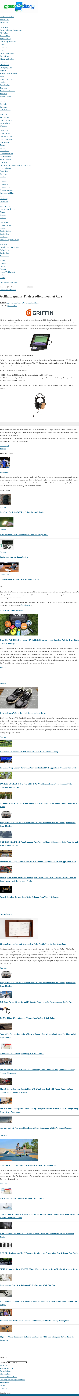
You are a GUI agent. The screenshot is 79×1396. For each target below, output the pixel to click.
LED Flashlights (5, 168)
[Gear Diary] (39, 7)
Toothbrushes (4, 256)
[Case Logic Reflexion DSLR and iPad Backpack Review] (5, 504)
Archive (2, 1385)
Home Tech (4, 27)
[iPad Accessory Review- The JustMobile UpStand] (9, 571)
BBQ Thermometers (6, 136)
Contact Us (3, 1388)
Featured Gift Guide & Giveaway (11, 610)
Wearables (3, 126)
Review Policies (5, 1371)
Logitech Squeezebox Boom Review (14, 557)
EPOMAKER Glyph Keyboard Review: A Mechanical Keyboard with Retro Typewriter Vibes (38, 861)
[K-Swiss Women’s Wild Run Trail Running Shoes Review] (19, 708)
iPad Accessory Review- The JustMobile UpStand (20, 579)
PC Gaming (4, 237)
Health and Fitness (6, 120)
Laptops (2, 196)
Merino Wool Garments (7, 272)
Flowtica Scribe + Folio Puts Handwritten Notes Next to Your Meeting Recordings (33, 943)
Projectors (3, 70)
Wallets (2, 275)
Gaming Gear (4, 234)
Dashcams (3, 107)
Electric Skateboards (6, 154)
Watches (2, 278)
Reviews (3, 507)
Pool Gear (3, 174)
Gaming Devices (5, 231)
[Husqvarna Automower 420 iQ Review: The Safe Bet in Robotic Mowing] (6, 747)
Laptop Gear (4, 201)
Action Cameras (5, 133)
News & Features (5, 574)
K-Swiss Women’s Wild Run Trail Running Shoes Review (23, 712)
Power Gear (4, 171)
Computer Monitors (6, 190)
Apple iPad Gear (11, 303)
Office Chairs (4, 65)
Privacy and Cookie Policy (8, 1377)
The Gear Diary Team (7, 1368)
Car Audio (3, 104)
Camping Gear (5, 142)
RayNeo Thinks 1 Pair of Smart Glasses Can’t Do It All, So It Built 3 (27, 1018)
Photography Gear (6, 67)
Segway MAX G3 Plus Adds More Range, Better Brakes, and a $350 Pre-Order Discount (35, 1127)
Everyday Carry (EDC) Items (9, 247)
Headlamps (3, 162)
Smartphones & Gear (7, 17)
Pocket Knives (4, 250)
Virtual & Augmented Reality (9, 240)
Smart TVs (3, 76)
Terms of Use (4, 1382)
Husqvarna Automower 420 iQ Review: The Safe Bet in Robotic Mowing (29, 751)
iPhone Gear (4, 22)
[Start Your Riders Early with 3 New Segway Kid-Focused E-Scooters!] (19, 1160)
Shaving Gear (4, 253)
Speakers (3, 82)
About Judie (4, 1365)
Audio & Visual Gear (24, 303)
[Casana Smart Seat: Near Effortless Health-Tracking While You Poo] (6, 1280)
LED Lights (4, 62)
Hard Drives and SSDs (7, 209)
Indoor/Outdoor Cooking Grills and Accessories (15, 165)
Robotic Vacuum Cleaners (8, 73)
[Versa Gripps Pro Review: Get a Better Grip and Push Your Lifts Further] (6, 892)
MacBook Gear (5, 206)
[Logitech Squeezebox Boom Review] (7, 549)
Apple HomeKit (5, 39)
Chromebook (4, 184)
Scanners (3, 215)
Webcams (3, 218)
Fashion (2, 260)
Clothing (3, 263)
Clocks (2, 44)
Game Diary (4, 222)
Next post (3, 449)
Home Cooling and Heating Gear (11, 30)
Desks (2, 50)
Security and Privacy (6, 79)
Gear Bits (3, 1135)
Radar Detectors (5, 110)
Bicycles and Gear (6, 139)
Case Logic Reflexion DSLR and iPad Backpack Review (22, 512)
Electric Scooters (5, 156)
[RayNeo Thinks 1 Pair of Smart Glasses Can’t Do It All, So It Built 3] (6, 1013)
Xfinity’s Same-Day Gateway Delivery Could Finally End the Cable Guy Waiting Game (35, 1320)
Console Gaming (5, 225)
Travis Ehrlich (12, 306)
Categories (3, 1362)
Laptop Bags (4, 199)
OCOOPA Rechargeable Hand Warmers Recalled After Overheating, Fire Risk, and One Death (39, 1253)
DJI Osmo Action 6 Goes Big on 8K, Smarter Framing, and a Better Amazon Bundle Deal (36, 1002)
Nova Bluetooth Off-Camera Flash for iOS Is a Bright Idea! (24, 534)
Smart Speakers (5, 85)
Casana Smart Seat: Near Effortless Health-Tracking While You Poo (27, 1285)
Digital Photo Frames (7, 53)
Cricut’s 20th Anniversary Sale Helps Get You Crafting (22, 1053)
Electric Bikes (4, 151)
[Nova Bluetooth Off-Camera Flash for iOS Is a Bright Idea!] (6, 527)
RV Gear (3, 177)
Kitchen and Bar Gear (7, 59)
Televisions (3, 88)
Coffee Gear (4, 47)
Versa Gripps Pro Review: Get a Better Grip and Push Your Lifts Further (29, 897)
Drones (2, 148)
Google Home (4, 56)
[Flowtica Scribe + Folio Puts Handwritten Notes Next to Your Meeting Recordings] (19, 939)
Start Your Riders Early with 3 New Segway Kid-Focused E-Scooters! (28, 1165)
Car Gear (3, 101)
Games (2, 228)
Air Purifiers (4, 33)
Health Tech (4, 114)
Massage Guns (5, 123)
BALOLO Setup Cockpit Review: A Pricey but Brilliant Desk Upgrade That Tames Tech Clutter (38, 767)
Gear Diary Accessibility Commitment (12, 1380)
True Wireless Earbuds (7, 91)
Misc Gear (3, 244)
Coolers (2, 145)
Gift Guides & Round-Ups (8, 282)
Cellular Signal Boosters (8, 41)
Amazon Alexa (5, 36)
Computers (3, 181)
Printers (2, 212)
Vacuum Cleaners (6, 96)
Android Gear (4, 20)
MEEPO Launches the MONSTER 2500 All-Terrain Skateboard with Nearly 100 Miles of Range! (39, 1269)
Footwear (3, 269)
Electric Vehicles (5, 159)
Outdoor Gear (4, 130)
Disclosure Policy (5, 1374)
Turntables (3, 94)
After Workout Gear (6, 117)
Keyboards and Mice (7, 193)
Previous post (4, 446)
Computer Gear (5, 187)
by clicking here (26, 605)
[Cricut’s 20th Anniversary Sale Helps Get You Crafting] (6, 1048)
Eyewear (3, 266)
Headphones (35, 303)
